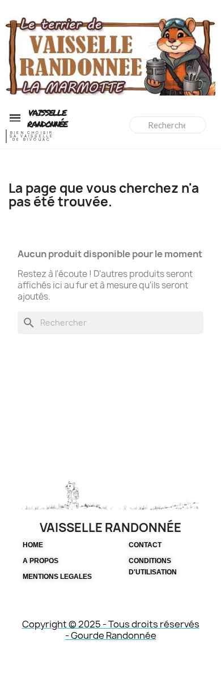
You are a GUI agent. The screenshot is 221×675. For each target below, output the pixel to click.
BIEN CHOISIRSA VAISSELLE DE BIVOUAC (32, 136)
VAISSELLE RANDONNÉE (47, 118)
